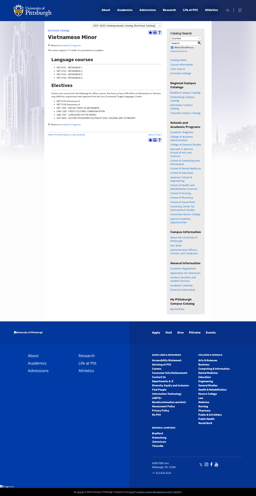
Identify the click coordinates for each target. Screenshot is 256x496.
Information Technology (166, 393)
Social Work (205, 423)
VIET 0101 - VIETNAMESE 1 (69, 67)
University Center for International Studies (182, 208)
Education (204, 377)
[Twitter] (201, 465)
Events (211, 332)
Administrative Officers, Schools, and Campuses (184, 251)
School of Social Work (182, 202)
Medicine (203, 402)
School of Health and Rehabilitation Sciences (183, 187)
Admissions (147, 10)
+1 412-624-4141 (161, 472)
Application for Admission (185, 273)
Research (169, 10)
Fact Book (175, 245)
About (106, 10)
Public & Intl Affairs (210, 414)
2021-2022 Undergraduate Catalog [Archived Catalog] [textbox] (124, 25)
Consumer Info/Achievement (169, 373)
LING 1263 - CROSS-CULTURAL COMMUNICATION (81, 111)
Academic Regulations (183, 268)
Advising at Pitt (161, 364)
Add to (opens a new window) (66, 134)
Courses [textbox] (176, 38)
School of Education (181, 172)
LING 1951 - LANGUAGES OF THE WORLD (76, 114)
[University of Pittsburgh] (28, 332)
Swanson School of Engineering (181, 179)
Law (200, 398)
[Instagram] (206, 465)
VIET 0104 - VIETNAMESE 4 (69, 77)
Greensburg (159, 437)
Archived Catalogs (180, 73)
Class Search (177, 69)
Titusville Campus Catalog (185, 113)
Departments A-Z (162, 381)
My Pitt (156, 414)
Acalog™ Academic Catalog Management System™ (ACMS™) (155, 492)
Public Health (206, 419)
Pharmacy (204, 410)
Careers (156, 368)
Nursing (203, 406)
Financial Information (182, 289)
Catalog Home (178, 60)
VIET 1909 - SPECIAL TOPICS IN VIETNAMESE (78, 107)
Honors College (207, 393)
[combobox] (127, 26)
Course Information (181, 64)
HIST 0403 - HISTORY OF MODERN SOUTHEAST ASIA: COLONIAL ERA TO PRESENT (96, 118)
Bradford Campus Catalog (185, 92)
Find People (159, 389)
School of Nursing (180, 193)
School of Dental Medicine (185, 168)
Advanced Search (178, 51)
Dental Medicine (208, 373)
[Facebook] (211, 465)
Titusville (157, 446)
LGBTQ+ (157, 398)
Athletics (211, 10)
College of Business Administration (181, 138)
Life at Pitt (190, 10)
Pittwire (195, 332)
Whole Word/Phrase (184, 47)
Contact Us (159, 377)
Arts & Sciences (207, 360)
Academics (125, 10)
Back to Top (154, 134)
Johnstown (159, 441)
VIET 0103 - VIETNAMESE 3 (69, 74)
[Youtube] (216, 465)
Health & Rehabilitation (212, 389)
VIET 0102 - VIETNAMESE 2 (69, 71)
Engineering (205, 381)
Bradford (157, 433)
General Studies (208, 385)
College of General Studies (185, 144)
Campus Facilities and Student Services (183, 279)
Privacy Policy (160, 410)
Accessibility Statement (166, 360)
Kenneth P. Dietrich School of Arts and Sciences (181, 152)
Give (180, 332)
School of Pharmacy (181, 197)
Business (204, 364)
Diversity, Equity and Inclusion (170, 385)
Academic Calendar (181, 285)
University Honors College (185, 214)
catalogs (80, 492)
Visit (168, 332)
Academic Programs (71, 45)
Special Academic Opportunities (180, 220)
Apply (156, 332)
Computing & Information (214, 368)
